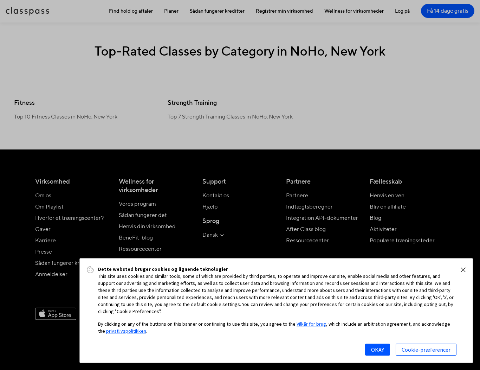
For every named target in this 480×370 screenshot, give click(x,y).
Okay (377, 349)
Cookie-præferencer (426, 349)
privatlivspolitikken (126, 331)
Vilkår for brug (311, 324)
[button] (463, 269)
